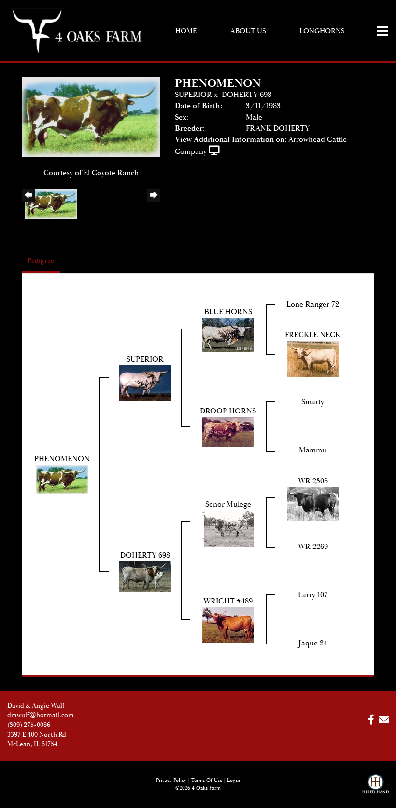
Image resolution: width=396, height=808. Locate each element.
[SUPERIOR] (145, 383)
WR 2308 (313, 481)
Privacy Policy (171, 780)
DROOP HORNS (228, 411)
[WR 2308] (313, 504)
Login (233, 780)
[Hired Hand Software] (375, 788)
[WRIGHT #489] (228, 624)
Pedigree (41, 261)
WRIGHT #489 (228, 601)
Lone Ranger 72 (312, 305)
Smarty (312, 402)
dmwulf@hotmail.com (40, 715)
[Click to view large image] (91, 116)
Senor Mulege (228, 504)
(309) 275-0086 (28, 725)
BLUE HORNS (228, 312)
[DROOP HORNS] (228, 431)
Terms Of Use (206, 780)
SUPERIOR (193, 95)
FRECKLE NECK (312, 335)
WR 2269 (313, 547)
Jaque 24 (312, 643)
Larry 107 (313, 595)
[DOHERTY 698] (145, 576)
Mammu (312, 450)
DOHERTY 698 (246, 95)
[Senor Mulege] (228, 528)
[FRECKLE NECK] (313, 359)
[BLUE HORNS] (228, 334)
